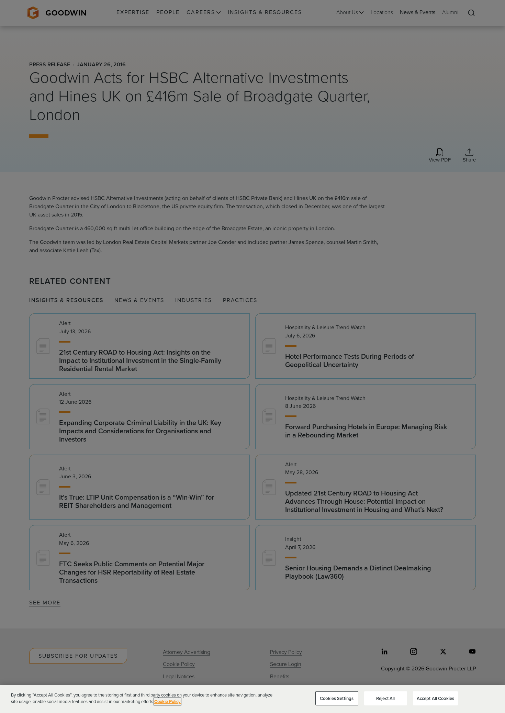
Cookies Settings (337, 698)
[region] (252, 699)
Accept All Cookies (435, 698)
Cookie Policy (167, 701)
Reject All (385, 698)
